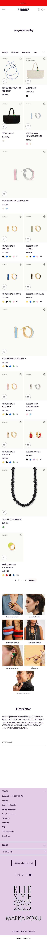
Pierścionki (15, 52)
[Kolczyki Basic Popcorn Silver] (30, 144)
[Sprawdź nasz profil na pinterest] (26, 875)
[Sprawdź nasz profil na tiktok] (22, 875)
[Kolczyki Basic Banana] (27, 256)
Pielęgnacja (6, 818)
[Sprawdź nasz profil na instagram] (19, 875)
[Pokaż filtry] (43, 52)
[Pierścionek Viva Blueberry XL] (13, 575)
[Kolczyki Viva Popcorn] (37, 459)
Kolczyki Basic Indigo (11, 294)
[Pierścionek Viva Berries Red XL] (6, 575)
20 (26, 580)
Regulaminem (12, 770)
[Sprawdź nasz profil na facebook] (15, 875)
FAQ (3, 827)
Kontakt (5, 800)
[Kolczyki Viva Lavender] (34, 459)
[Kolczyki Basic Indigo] (6, 256)
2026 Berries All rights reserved (23, 931)
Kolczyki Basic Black (35, 294)
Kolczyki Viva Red (33, 452)
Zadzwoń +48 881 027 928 (13, 796)
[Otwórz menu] (3, 9)
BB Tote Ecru (31, 88)
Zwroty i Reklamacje (9, 809)
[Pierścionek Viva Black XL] (10, 575)
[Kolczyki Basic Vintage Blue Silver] (6, 208)
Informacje (7, 852)
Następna (32, 580)
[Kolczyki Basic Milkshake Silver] (27, 144)
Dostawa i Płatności (9, 805)
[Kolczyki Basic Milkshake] (13, 256)
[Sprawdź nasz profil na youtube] (30, 875)
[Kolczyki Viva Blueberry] (30, 459)
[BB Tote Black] (27, 96)
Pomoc (5, 791)
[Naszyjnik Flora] (3, 527)
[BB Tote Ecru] (3, 141)
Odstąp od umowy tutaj (23, 863)
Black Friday (6, 836)
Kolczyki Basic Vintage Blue (14, 359)
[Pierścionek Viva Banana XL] (3, 575)
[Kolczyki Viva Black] (27, 459)
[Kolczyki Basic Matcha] (10, 256)
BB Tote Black (8, 133)
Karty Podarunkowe (9, 814)
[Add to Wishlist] (20, 59)
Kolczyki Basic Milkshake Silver (15, 201)
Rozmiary (5, 822)
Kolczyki (5, 52)
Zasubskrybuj (39, 742)
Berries (5, 845)
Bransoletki (26, 52)
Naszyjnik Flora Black (11, 519)
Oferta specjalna (8, 831)
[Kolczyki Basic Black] (3, 256)
